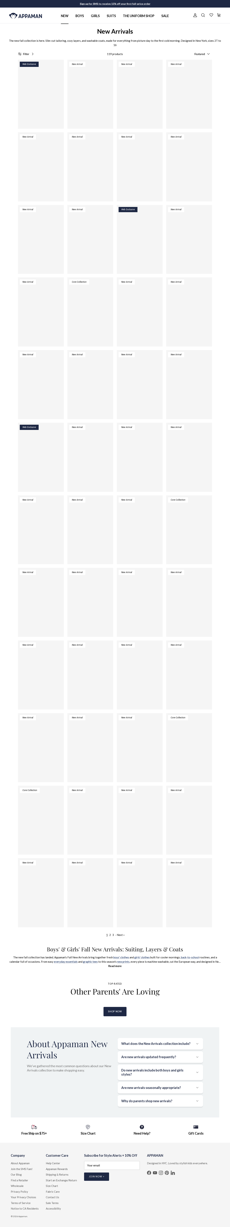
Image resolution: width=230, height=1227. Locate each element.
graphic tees (90, 961)
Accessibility (53, 1208)
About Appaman (20, 1163)
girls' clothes (142, 957)
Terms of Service (21, 1203)
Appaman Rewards (57, 1169)
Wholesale (17, 1185)
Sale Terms (52, 1203)
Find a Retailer (19, 1180)
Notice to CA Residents (25, 1208)
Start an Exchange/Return (61, 1180)
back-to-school (190, 957)
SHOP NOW (115, 1011)
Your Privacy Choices (23, 1197)
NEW (64, 16)
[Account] (194, 15)
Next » (121, 934)
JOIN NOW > (96, 1176)
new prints (123, 961)
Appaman (22, 1216)
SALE (165, 16)
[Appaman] (25, 15)
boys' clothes (121, 957)
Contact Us (52, 1197)
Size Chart (52, 1185)
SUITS (111, 16)
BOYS (79, 16)
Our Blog (16, 1174)
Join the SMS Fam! (22, 1169)
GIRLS (95, 16)
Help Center (53, 1163)
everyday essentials (66, 961)
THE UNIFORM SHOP (138, 16)
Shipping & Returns (57, 1174)
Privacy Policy (19, 1191)
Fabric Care (53, 1191)
